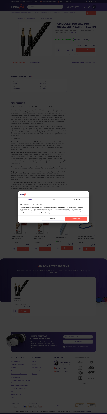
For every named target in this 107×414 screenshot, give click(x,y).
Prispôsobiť (52, 218)
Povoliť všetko (76, 218)
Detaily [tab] (53, 199)
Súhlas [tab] (30, 199)
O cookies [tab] (77, 199)
